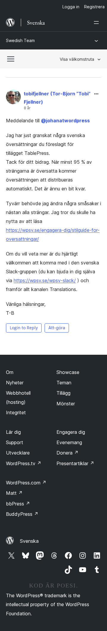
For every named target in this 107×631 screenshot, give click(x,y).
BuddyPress (22, 514)
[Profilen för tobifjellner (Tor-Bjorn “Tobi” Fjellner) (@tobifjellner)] (13, 98)
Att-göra (56, 327)
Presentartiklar (75, 463)
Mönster (65, 404)
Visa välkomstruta (77, 59)
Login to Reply (24, 327)
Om (9, 372)
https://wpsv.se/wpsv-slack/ (45, 280)
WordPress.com (26, 483)
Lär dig (13, 432)
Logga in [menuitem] (70, 6)
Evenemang (69, 442)
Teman (63, 383)
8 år (27, 108)
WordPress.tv (23, 463)
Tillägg (63, 393)
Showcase (67, 372)
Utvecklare (18, 453)
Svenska (29, 541)
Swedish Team (20, 40)
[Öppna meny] (97, 22)
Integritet (16, 412)
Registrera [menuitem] (94, 6)
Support (14, 442)
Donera (67, 453)
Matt (14, 493)
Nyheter (14, 383)
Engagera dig (70, 432)
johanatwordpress (65, 120)
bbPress (18, 504)
